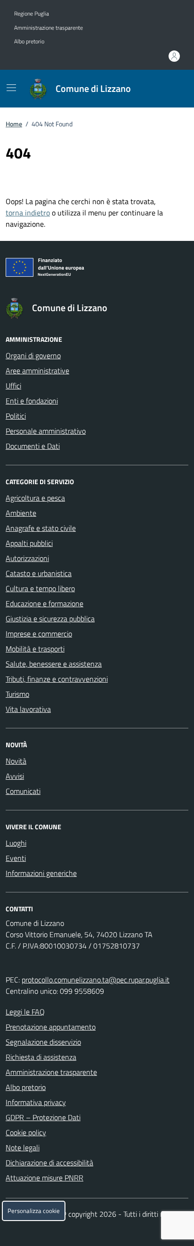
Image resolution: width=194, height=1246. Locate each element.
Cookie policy (26, 1132)
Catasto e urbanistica (39, 573)
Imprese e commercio (39, 633)
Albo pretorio (29, 41)
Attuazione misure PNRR (44, 1177)
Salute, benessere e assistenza (54, 663)
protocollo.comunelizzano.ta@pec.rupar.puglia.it (96, 979)
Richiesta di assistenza (41, 1057)
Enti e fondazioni (32, 400)
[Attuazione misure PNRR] (97, 269)
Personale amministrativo (46, 431)
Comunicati (23, 791)
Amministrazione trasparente (48, 28)
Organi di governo (33, 355)
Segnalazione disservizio (43, 1042)
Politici (16, 415)
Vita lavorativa (28, 709)
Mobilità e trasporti (35, 648)
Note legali (23, 1147)
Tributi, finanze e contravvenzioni (57, 679)
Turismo (17, 694)
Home (14, 124)
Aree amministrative (37, 370)
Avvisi (15, 776)
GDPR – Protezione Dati (43, 1117)
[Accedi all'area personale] (174, 56)
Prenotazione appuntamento (51, 1026)
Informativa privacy (36, 1102)
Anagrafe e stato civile (41, 528)
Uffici (13, 385)
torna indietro (28, 212)
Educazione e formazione (44, 603)
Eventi (16, 858)
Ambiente (21, 513)
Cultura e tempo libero (40, 588)
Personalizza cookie (34, 1210)
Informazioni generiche (41, 873)
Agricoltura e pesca (35, 497)
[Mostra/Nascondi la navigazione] (11, 87)
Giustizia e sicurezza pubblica (50, 618)
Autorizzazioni (27, 558)
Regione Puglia (31, 13)
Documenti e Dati (33, 446)
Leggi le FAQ (25, 1011)
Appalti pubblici (29, 543)
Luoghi (16, 843)
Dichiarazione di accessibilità (49, 1162)
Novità (16, 761)
